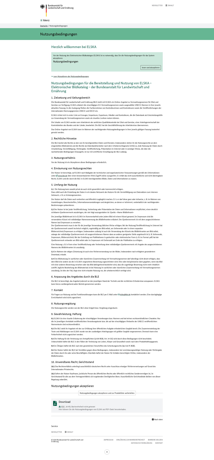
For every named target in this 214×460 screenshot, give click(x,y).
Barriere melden (155, 439)
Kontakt (159, 443)
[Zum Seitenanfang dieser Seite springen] (107, 452)
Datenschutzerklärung (141, 443)
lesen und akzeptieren (151, 67)
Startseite (44, 26)
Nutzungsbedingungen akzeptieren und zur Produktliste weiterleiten (107, 393)
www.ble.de (62, 175)
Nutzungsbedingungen (65, 61)
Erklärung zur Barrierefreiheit (130, 439)
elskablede (125, 294)
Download (64, 401)
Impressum (108, 439)
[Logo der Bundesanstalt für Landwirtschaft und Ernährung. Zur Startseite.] (56, 10)
